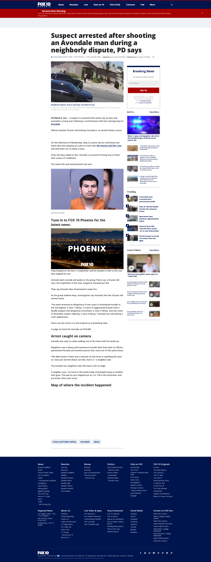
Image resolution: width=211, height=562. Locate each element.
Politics (111, 464)
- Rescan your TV (67, 535)
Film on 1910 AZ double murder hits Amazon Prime (148, 209)
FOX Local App (89, 522)
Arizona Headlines (44, 467)
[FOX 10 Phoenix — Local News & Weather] (45, 4)
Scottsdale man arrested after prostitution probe (147, 199)
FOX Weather (65, 491)
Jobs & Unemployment (92, 473)
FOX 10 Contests (113, 514)
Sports (40, 499)
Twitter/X (133, 524)
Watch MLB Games (160, 521)
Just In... (131, 112)
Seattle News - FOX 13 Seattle (46, 524)
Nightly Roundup (44, 491)
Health (40, 478)
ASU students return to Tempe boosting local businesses (135, 313)
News (96, 441)
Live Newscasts (89, 514)
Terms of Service (145, 103)
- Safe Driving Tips (44, 504)
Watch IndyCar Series (161, 526)
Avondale (85, 441)
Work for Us (65, 537)
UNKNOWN (158, 491)
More (152, 4)
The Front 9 (158, 478)
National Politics (113, 478)
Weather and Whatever (162, 494)
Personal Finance (90, 475)
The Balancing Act (160, 470)
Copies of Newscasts (68, 522)
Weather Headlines (67, 473)
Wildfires (64, 475)
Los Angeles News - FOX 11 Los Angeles (46, 515)
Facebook (133, 522)
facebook (140, 553)
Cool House (134, 477)
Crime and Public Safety (93, 57)
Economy (87, 470)
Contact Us (65, 519)
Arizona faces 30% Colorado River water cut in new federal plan (149, 228)
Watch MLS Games (160, 541)
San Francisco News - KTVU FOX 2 (45, 519)
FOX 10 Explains (43, 475)
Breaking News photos (115, 526)
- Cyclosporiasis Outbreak (47, 480)
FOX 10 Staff (68, 57)
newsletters (171, 553)
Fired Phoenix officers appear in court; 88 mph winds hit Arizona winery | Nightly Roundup (149, 158)
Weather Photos (67, 486)
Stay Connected (115, 510)
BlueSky (133, 530)
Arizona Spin (134, 467)
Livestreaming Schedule (92, 519)
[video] (143, 263)
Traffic (40, 502)
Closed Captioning (67, 516)
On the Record (159, 486)
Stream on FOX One (163, 510)
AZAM (40, 470)
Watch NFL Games (160, 514)
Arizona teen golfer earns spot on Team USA (143, 275)
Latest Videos (134, 250)
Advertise (64, 514)
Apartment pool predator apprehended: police (149, 218)
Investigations (135, 482)
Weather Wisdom (67, 488)
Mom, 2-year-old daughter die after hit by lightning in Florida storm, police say (143, 138)
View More (154, 112)
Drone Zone (134, 480)
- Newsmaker (112, 475)
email (167, 553)
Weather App (65, 483)
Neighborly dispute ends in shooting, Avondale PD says (73, 105)
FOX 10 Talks (158, 475)
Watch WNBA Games (161, 538)
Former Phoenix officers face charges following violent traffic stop (137, 293)
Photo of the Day (113, 529)
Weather (65, 464)
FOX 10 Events (112, 516)
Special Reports (135, 493)
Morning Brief (43, 488)
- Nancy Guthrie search (138, 490)
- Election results (113, 470)
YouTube (133, 514)
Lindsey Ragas (57, 57)
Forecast (64, 467)
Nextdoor (133, 532)
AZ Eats (156, 467)
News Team (65, 530)
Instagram (134, 519)
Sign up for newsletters (115, 519)
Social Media (136, 510)
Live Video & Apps (93, 510)
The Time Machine (160, 488)
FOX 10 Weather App (91, 524)
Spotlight (133, 496)
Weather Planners (67, 478)
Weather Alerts (66, 480)
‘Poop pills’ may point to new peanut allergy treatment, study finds (149, 147)
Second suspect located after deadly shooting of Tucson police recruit (137, 283)
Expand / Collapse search (172, 4)
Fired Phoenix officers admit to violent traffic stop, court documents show (150, 168)
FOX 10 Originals (162, 464)
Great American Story (161, 480)
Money (87, 464)
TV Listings (65, 532)
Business (87, 467)
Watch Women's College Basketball (162, 535)
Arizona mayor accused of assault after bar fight (149, 238)
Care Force (134, 470)
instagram (149, 553)
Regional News (45, 510)
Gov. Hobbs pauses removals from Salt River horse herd (137, 302)
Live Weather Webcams (92, 516)
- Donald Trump (113, 480)
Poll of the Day (43, 494)
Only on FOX (136, 464)
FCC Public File (66, 527)
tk (158, 553)
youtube (154, 553)
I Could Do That (159, 483)
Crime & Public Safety (45, 473)
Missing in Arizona (136, 488)
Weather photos (113, 532)
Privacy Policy (146, 101)
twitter (145, 553)
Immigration (42, 483)
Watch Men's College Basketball (161, 530)
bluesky (162, 553)
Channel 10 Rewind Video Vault (139, 474)
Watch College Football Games (162, 517)
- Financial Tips (89, 478)
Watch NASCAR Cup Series (163, 524)
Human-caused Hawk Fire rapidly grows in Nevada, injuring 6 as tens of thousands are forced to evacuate (149, 179)
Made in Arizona (136, 485)
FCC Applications (67, 524)
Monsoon (64, 470)
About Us (65, 510)
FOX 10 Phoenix (79, 57)
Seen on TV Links (44, 496)
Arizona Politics (112, 473)
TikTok (132, 516)
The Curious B (159, 473)
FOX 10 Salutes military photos (115, 523)
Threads (133, 527)
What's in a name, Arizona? (163, 496)
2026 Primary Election (115, 467)
